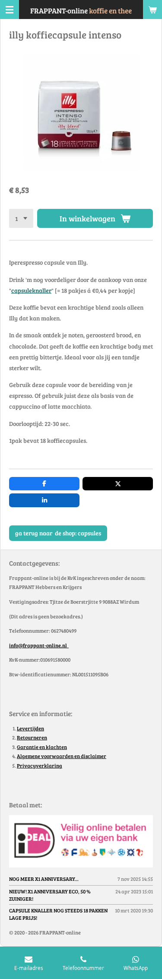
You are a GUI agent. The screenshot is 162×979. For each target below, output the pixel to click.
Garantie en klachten (42, 746)
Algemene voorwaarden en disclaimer (61, 755)
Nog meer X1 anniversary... (44, 878)
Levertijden (30, 728)
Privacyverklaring (39, 765)
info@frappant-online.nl (39, 645)
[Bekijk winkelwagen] (152, 9)
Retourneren (32, 737)
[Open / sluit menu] (9, 9)
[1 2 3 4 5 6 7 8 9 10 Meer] (21, 218)
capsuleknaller (31, 290)
